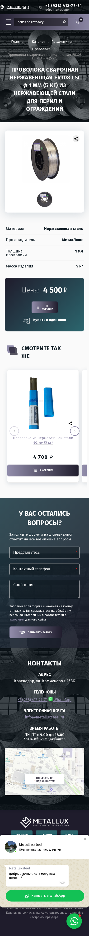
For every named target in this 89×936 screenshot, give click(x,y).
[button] (75, 431)
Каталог (38, 42)
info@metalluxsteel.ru (44, 717)
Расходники (62, 42)
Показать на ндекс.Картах (44, 779)
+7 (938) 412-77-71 (32, 700)
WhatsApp (62, 700)
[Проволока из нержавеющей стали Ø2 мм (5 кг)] (43, 400)
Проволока (41, 49)
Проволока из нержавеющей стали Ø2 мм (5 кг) (43, 440)
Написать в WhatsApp (48, 896)
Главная (18, 42)
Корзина (79, 21)
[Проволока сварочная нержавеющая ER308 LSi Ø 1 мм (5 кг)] (44, 159)
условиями (16, 619)
